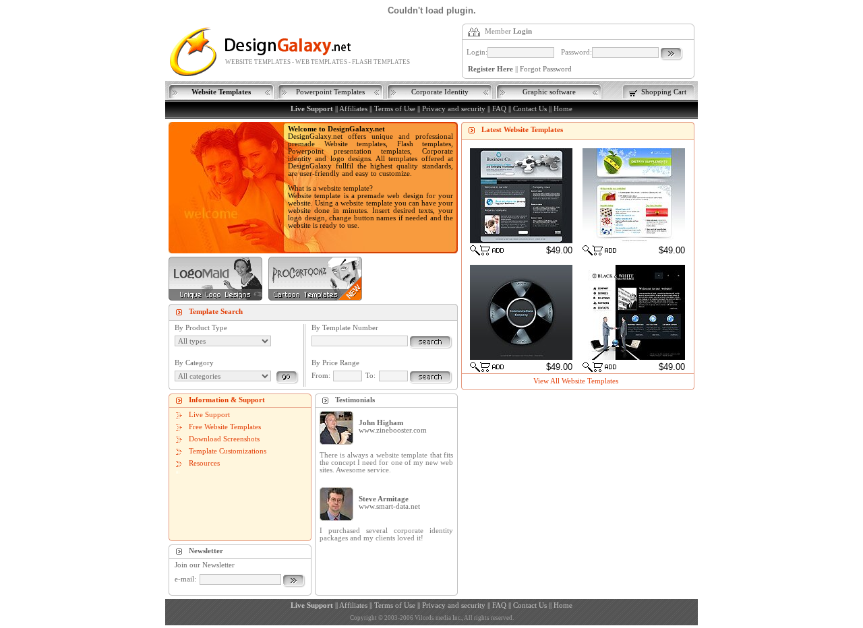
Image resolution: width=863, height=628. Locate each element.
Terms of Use (394, 109)
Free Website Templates (225, 427)
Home (563, 109)
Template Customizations (227, 451)
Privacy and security (453, 109)
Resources (204, 463)
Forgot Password (546, 69)
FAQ (499, 109)
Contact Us (530, 109)
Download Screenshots (224, 439)
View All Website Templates (575, 381)
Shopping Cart (663, 92)
